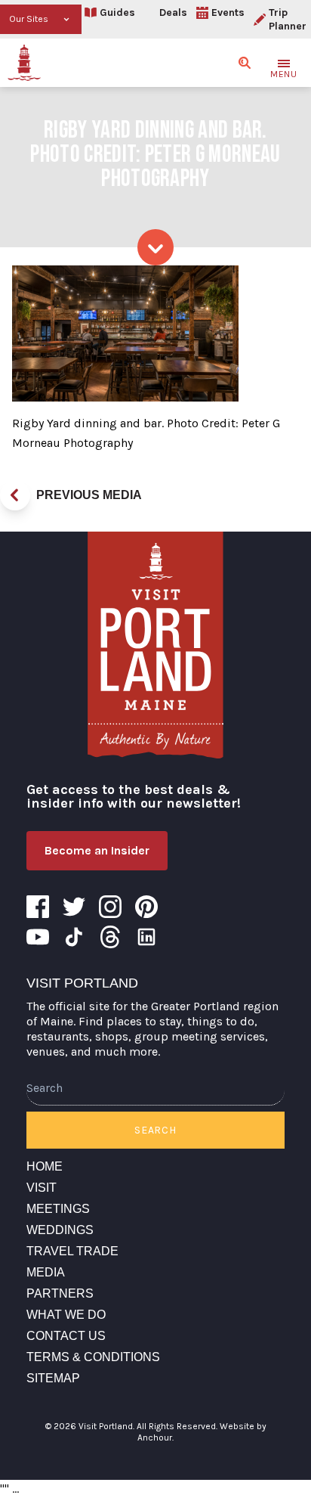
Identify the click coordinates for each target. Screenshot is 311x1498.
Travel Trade (72, 1251)
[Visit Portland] (24, 63)
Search (155, 1130)
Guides (117, 12)
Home (44, 1166)
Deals (173, 12)
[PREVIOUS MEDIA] (15, 495)
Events (228, 12)
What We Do (66, 1314)
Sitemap (53, 1378)
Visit (41, 1187)
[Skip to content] (155, 247)
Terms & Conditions (93, 1357)
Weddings (60, 1230)
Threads (110, 937)
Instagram (110, 907)
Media (45, 1272)
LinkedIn (146, 937)
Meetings (58, 1208)
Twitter (74, 907)
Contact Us (66, 1335)
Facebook (38, 907)
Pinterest (146, 907)
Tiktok (74, 937)
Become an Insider (97, 850)
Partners (60, 1293)
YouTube (38, 937)
